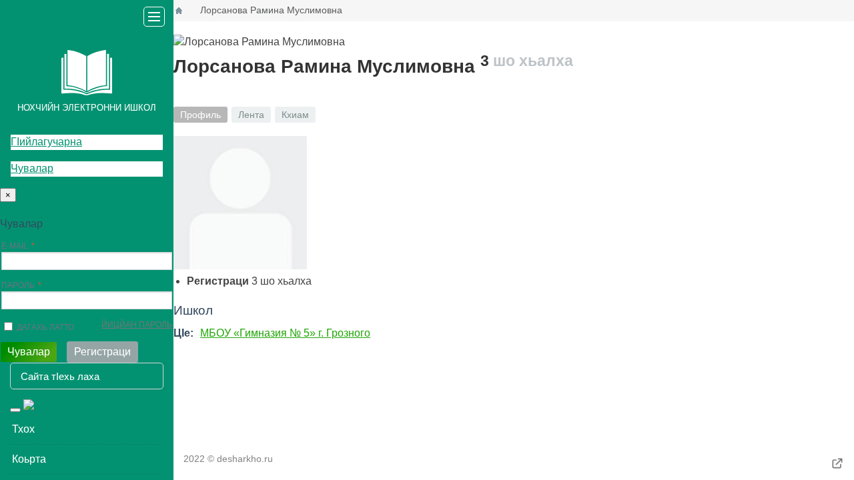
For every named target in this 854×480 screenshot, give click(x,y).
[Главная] (178, 10)
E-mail (14, 246)
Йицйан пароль (136, 324)
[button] (86, 429)
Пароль (18, 285)
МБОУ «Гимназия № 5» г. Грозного (285, 333)
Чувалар (32, 168)
